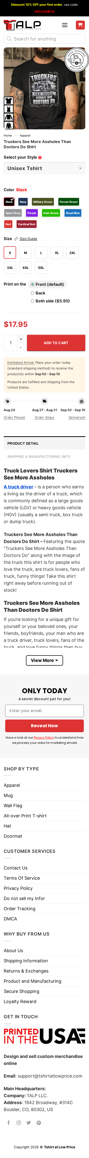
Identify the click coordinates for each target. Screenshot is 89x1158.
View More (42, 660)
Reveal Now (44, 726)
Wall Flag (13, 805)
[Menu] (65, 25)
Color (9, 189)
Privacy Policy (44, 737)
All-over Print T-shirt (25, 815)
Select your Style (22, 157)
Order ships (44, 417)
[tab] (44, 442)
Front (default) (50, 284)
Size (20, 238)
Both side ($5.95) (53, 300)
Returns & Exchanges (26, 971)
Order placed (14, 417)
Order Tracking (19, 908)
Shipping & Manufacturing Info (38, 457)
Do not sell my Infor (24, 898)
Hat (7, 826)
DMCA (10, 918)
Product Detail (23, 443)
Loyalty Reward (20, 1001)
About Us (13, 950)
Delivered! (77, 417)
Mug (8, 795)
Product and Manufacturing (32, 981)
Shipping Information (26, 960)
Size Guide (28, 239)
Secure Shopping (21, 991)
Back (40, 292)
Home (8, 135)
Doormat (13, 836)
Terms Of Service (22, 878)
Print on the (15, 284)
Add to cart (56, 343)
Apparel (25, 135)
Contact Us (15, 867)
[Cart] (80, 25)
